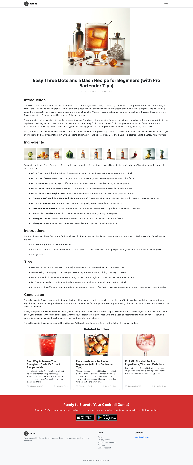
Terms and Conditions (107, 442)
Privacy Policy (104, 440)
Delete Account (104, 448)
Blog (166, 4)
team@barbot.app (142, 437)
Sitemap (101, 445)
